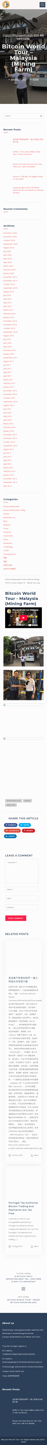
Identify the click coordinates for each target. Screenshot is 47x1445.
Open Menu (42, 4)
